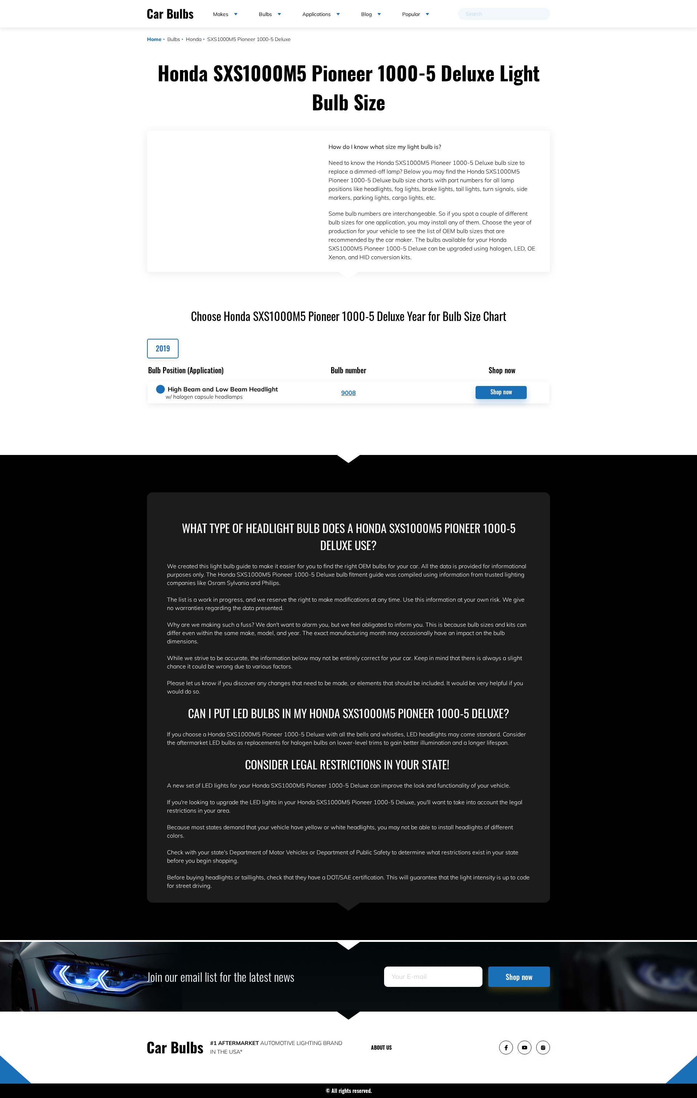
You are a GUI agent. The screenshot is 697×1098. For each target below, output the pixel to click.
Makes (220, 14)
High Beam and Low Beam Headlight (223, 389)
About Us (381, 1047)
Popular (411, 14)
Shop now (501, 391)
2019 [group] (163, 348)
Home (154, 39)
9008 (348, 392)
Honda (193, 39)
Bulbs (173, 39)
